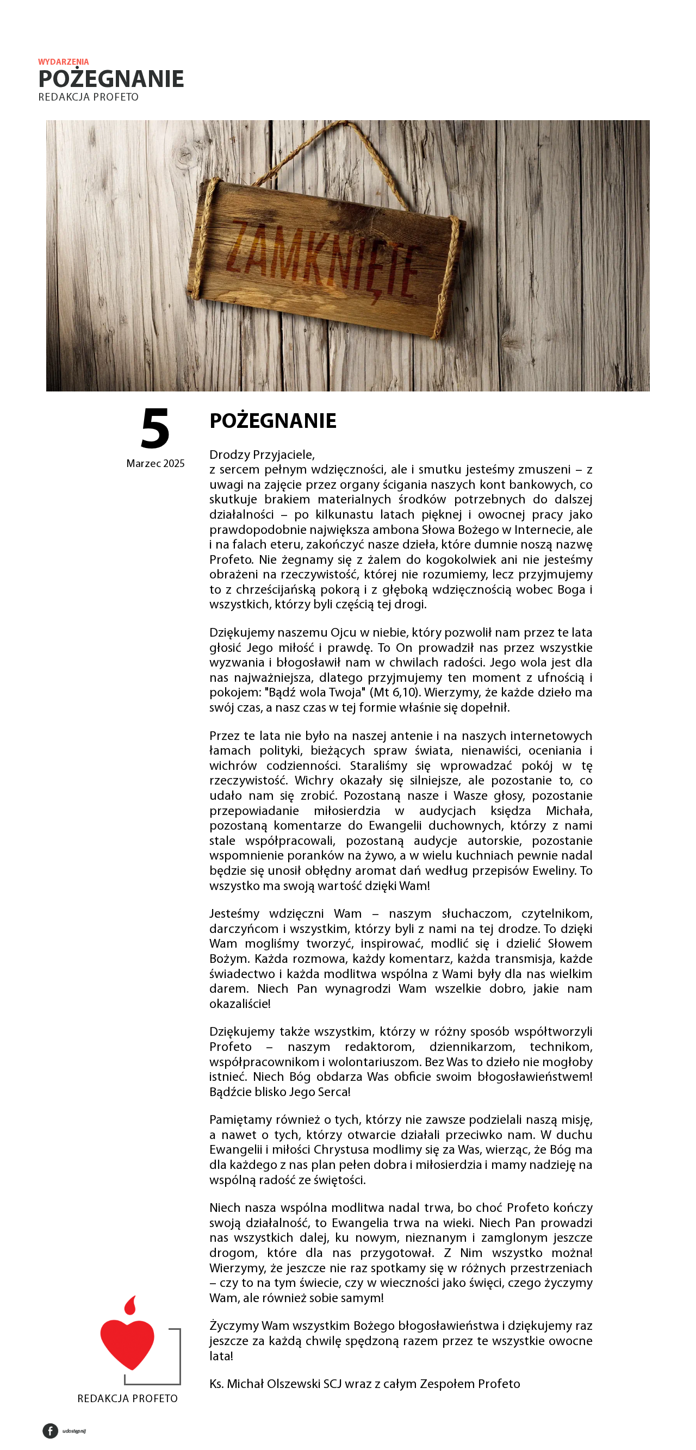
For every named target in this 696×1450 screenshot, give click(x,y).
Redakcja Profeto (88, 97)
